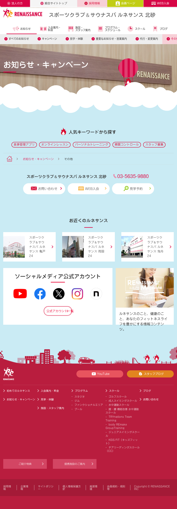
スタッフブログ (154, 374)
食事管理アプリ (24, 144)
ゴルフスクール (118, 396)
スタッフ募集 (154, 144)
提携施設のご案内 (74, 463)
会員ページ (128, 3)
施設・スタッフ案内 (82, 28)
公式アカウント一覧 (59, 311)
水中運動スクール (119, 404)
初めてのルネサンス (18, 390)
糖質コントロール (127, 144)
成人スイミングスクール (123, 400)
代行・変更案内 (149, 38)
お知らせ (25, 28)
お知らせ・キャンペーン (38, 159)
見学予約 (136, 188)
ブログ (164, 28)
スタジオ (79, 396)
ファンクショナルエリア (88, 404)
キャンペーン (49, 38)
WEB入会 (163, 3)
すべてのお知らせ (19, 38)
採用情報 (94, 3)
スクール (140, 28)
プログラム (81, 390)
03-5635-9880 (133, 176)
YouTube (103, 374)
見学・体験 (76, 38)
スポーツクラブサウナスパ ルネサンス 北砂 (102, 14)
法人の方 (17, 3)
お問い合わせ (47, 188)
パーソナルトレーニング (91, 144)
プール (78, 409)
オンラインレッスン (54, 144)
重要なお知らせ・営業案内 (111, 38)
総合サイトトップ (56, 3)
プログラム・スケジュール (112, 28)
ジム (77, 400)
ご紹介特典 (25, 463)
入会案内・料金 (54, 28)
